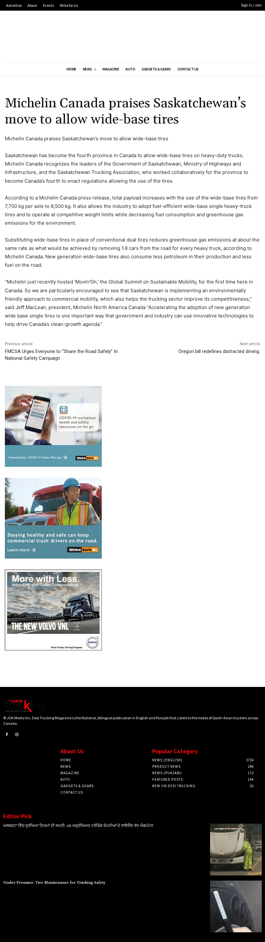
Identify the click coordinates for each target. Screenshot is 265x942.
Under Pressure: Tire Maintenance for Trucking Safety (54, 882)
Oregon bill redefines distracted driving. (219, 351)
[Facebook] (6, 734)
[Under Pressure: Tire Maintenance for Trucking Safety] (236, 906)
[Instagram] (17, 734)
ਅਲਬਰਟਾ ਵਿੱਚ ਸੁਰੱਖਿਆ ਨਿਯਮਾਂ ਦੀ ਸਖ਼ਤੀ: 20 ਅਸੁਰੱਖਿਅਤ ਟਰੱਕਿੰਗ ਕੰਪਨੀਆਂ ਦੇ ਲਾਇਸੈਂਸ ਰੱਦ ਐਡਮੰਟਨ (78, 825)
